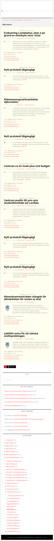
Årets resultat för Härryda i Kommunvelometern (17, 402)
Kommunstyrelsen (11, 501)
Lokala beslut (27, 6)
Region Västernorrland (11, 454)
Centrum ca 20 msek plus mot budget (27, 165)
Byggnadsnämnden (12, 504)
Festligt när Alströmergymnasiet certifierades (16, 391)
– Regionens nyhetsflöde (12, 461)
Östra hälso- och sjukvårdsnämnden (15, 472)
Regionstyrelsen (10, 466)
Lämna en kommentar (30, 38)
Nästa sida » (12, 367)
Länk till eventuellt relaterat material (11, 60)
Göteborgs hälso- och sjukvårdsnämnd (16, 480)
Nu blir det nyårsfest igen (21, 422)
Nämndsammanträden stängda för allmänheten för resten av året (25, 298)
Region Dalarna (10, 443)
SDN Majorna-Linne (12, 514)
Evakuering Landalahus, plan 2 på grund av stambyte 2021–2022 (24, 34)
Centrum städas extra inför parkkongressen (16, 394)
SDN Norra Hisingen (12, 517)
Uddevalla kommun (12, 531)
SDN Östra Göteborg (12, 523)
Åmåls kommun (11, 486)
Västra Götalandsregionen (12, 457)
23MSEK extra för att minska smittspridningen (21, 334)
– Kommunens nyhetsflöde (14, 495)
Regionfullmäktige (10, 464)
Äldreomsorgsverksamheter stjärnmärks (21, 100)
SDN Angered (10, 506)
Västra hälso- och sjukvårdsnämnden (15, 477)
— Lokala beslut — (9, 440)
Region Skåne (9, 448)
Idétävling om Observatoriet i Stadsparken (19, 430)
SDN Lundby (10, 512)
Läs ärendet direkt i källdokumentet (11, 58)
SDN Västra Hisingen (12, 528)
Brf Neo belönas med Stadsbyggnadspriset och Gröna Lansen (21, 398)
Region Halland (10, 446)
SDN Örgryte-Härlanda (13, 520)
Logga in (45, 537)
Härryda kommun (11, 489)
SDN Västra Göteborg (12, 525)
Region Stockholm (10, 451)
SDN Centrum (11, 509)
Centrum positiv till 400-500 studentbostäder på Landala (21, 201)
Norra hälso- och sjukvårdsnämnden (15, 469)
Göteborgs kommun (12, 492)
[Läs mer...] (35, 49)
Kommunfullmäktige (12, 498)
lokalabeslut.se (38, 537)
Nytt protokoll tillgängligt (19, 69)
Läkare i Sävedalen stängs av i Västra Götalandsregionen (29, 419)
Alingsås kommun (11, 483)
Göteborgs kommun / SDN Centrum (15, 52)
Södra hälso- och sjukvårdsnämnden (15, 475)
